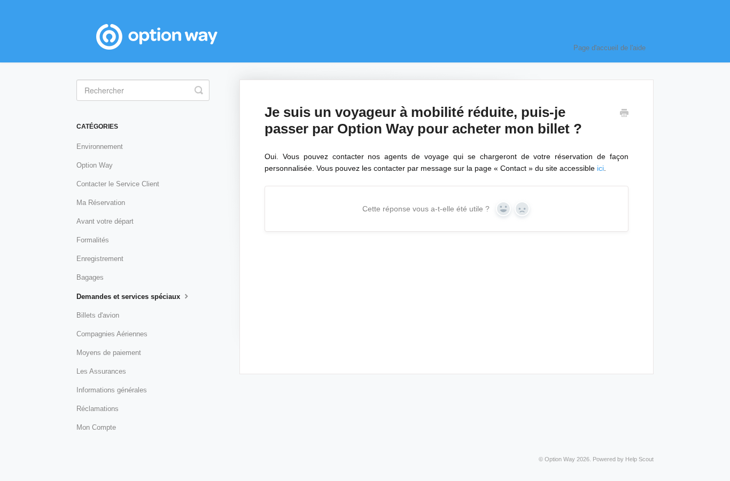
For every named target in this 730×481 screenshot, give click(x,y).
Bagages (90, 277)
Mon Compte (96, 427)
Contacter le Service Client (117, 184)
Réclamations (97, 409)
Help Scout (639, 459)
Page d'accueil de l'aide (609, 48)
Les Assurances (101, 371)
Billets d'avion (97, 315)
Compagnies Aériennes (111, 334)
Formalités (92, 240)
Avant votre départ (105, 221)
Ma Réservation (100, 203)
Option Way (94, 165)
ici (600, 168)
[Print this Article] (624, 114)
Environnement (99, 147)
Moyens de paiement (108, 353)
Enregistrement (99, 259)
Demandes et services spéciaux (129, 297)
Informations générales (111, 390)
